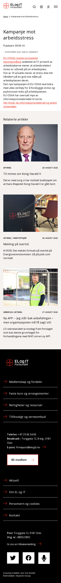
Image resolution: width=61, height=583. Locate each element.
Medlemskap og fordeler (25, 382)
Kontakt (14, 515)
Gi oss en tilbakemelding (21, 544)
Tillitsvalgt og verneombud (27, 417)
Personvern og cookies (24, 504)
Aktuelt (14, 480)
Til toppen (41, 573)
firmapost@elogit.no (28, 447)
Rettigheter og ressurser (26, 405)
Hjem (5, 16)
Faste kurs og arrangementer (29, 393)
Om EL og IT (17, 492)
